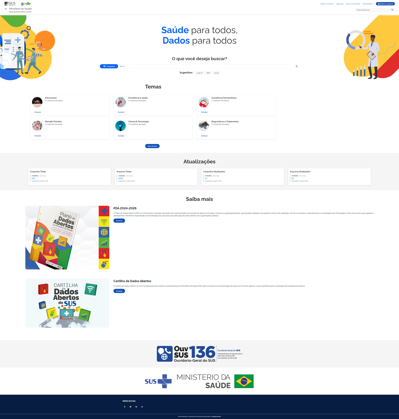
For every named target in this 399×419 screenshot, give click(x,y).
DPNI (208, 73)
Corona (216, 73)
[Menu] (5, 8)
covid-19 (199, 73)
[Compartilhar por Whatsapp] (142, 407)
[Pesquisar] (392, 9)
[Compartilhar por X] (130, 407)
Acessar (37, 112)
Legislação (339, 4)
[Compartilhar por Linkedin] (136, 407)
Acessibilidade (368, 4)
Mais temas (152, 146)
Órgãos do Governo (327, 4)
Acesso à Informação (353, 4)
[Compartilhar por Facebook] (125, 407)
